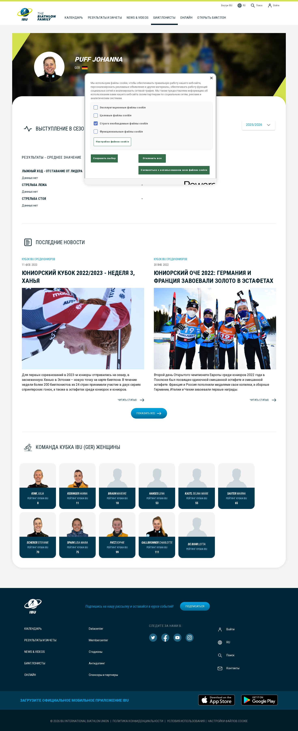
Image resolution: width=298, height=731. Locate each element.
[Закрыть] (211, 78)
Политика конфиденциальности (138, 721)
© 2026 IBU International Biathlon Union (79, 721)
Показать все (145, 413)
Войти (230, 629)
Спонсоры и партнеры (103, 674)
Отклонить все (152, 158)
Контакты (232, 668)
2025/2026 (254, 125)
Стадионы (95, 651)
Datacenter (96, 628)
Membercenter (98, 640)
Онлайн (186, 17)
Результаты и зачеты (40, 640)
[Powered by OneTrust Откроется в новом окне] (198, 182)
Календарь (33, 628)
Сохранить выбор (104, 158)
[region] (150, 129)
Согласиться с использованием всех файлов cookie (174, 170)
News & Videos (34, 651)
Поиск (230, 655)
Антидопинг (97, 663)
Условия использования (186, 721)
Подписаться (194, 606)
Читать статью (127, 400)
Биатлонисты (34, 663)
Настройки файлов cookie (228, 721)
